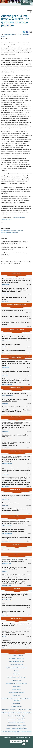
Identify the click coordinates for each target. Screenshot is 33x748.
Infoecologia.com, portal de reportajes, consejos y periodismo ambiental (16, 732)
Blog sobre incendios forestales (16, 692)
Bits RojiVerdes (16, 703)
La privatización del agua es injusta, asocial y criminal (16, 471)
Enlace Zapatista (16, 689)
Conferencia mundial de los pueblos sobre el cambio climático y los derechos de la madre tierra (16, 363)
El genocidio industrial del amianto (16, 304)
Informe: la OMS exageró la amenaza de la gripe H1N (15, 436)
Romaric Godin (5, 301)
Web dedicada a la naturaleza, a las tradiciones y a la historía (16, 709)
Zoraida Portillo (5, 615)
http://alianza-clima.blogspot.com (9, 232)
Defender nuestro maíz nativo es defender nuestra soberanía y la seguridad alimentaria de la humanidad (16, 595)
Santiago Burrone (5, 499)
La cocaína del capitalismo (10, 503)
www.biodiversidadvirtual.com (16, 661)
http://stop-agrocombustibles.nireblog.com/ (16, 667)
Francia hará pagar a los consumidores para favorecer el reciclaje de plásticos (15, 522)
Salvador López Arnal (6, 563)
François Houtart (5, 367)
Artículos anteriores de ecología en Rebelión (16, 728)
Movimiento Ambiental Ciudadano (16, 722)
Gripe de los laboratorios (9, 445)
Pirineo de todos (16, 695)
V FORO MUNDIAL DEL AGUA (16, 451)
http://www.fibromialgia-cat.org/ (16, 658)
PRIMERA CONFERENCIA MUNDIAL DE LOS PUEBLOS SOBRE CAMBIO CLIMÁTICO (17, 356)
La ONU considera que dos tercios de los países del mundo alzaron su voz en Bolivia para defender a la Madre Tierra (15, 380)
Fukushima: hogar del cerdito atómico (14, 393)
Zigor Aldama (5, 636)
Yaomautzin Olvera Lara (7, 599)
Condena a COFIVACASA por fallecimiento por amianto (16, 323)
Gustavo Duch (5, 505)
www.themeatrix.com (17, 706)
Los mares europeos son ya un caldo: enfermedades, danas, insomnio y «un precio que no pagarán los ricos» (16, 280)
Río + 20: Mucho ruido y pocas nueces (13, 350)
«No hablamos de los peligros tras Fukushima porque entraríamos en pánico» (16, 411)
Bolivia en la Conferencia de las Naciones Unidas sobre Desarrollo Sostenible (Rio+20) (16, 337)
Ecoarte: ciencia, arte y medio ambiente (16, 725)
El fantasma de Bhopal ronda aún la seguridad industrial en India (16, 624)
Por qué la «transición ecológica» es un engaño (14, 298)
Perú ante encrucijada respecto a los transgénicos (13, 612)
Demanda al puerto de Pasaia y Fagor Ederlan (16, 316)
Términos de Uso (7, 739)
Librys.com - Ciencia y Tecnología (16, 716)
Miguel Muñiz (5, 403)
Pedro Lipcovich (5, 447)
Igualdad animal (16, 686)
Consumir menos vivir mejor (16, 664)
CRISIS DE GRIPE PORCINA (16, 417)
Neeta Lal (4, 627)
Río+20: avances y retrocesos (11, 344)
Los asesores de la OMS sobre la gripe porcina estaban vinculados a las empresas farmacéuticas (16, 427)
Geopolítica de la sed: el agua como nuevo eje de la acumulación (16, 496)
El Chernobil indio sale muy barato (13, 634)
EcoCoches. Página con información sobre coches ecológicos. (16, 712)
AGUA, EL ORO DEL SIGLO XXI (16, 489)
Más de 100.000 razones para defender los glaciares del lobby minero (15, 509)
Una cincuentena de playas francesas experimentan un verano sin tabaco (13, 530)
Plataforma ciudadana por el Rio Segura (16, 677)
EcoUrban (16, 671)
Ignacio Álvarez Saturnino (7, 395)
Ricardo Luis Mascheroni (7, 352)
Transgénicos (16, 588)
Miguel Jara (4, 571)
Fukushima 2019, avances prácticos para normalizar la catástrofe (14, 400)
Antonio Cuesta (5, 474)
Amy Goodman (5, 375)
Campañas (16, 516)
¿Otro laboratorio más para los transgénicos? (16, 605)
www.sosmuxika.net (16, 680)
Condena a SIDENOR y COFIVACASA (13, 310)
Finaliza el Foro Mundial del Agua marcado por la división (15, 460)
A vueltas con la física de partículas (13, 561)
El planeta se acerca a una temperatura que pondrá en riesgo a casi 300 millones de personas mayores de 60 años (15, 290)
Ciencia (16, 554)
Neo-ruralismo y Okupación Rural (16, 719)
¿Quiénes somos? (16, 741)
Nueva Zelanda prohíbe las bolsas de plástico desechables (16, 538)
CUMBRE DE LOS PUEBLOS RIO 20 (16, 329)
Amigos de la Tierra (9, 34)
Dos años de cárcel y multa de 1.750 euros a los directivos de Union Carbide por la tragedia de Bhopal (16, 643)
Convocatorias (16, 544)
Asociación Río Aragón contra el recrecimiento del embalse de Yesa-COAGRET (16, 699)
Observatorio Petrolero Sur (16, 655)
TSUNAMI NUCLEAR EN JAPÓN (16, 387)
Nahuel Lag (4, 513)
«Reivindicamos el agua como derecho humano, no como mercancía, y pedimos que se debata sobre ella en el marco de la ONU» (16, 482)
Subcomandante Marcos (7, 340)
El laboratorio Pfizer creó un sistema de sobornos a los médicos (14, 568)
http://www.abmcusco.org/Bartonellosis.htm (16, 683)
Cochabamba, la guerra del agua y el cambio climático (15, 372)
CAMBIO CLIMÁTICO (16, 273)
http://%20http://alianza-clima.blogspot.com (12, 230)
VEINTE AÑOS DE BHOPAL (16, 618)
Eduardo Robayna (5, 284)
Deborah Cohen (5, 431)
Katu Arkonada (5, 346)
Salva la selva (16, 674)
